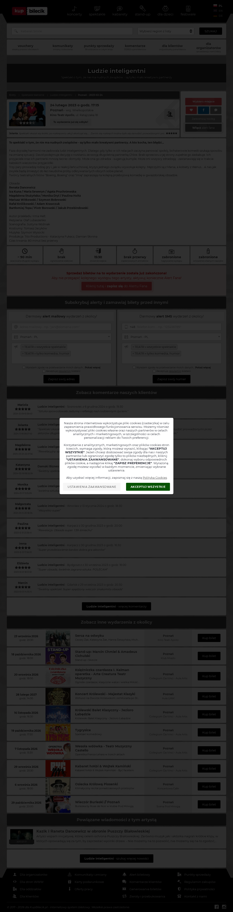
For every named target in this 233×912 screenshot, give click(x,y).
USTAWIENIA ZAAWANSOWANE (92, 486)
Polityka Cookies (155, 477)
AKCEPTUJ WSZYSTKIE (148, 486)
